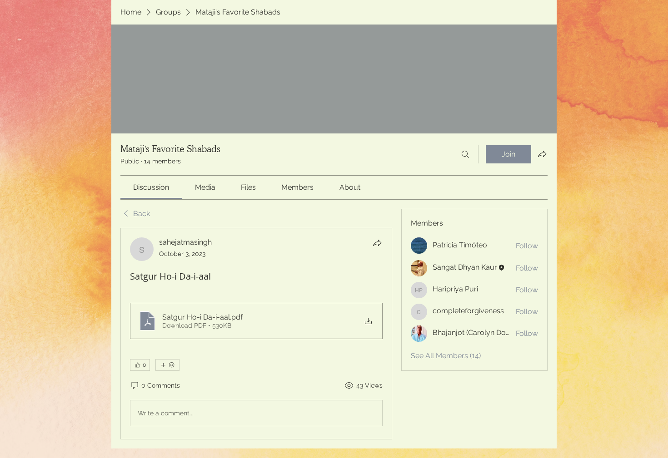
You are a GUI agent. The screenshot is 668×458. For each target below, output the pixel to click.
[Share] (377, 242)
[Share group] (542, 153)
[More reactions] (167, 365)
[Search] (465, 154)
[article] (256, 333)
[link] (151, 187)
